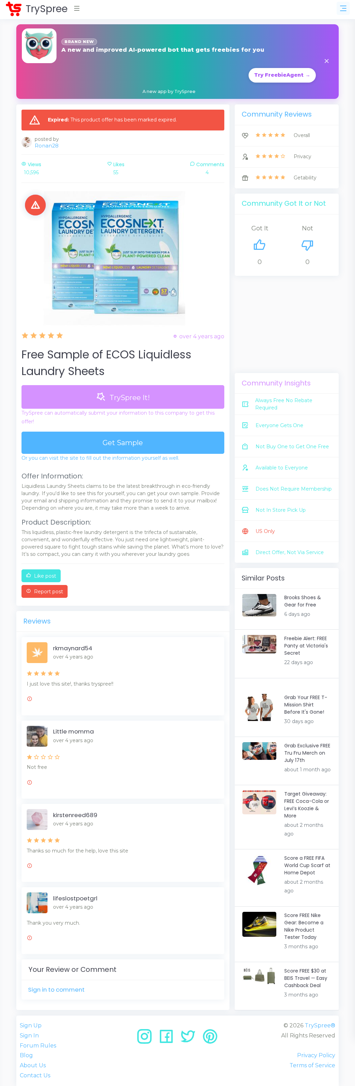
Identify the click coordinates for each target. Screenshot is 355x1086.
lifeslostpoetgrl (75, 898)
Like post (44, 576)
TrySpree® (320, 1025)
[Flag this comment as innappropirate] (29, 700)
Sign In (29, 1035)
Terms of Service (312, 1065)
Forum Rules (38, 1045)
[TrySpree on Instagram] (147, 1039)
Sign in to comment (56, 989)
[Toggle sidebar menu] (343, 8)
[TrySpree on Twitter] (190, 1039)
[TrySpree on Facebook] (169, 1039)
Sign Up (31, 1025)
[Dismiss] (326, 61)
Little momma (73, 731)
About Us (33, 1065)
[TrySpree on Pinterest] (210, 1039)
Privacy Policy (316, 1055)
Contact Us (35, 1075)
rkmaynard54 (72, 648)
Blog (26, 1055)
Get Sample (123, 443)
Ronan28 (47, 145)
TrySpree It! (129, 397)
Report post (48, 591)
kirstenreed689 (75, 815)
